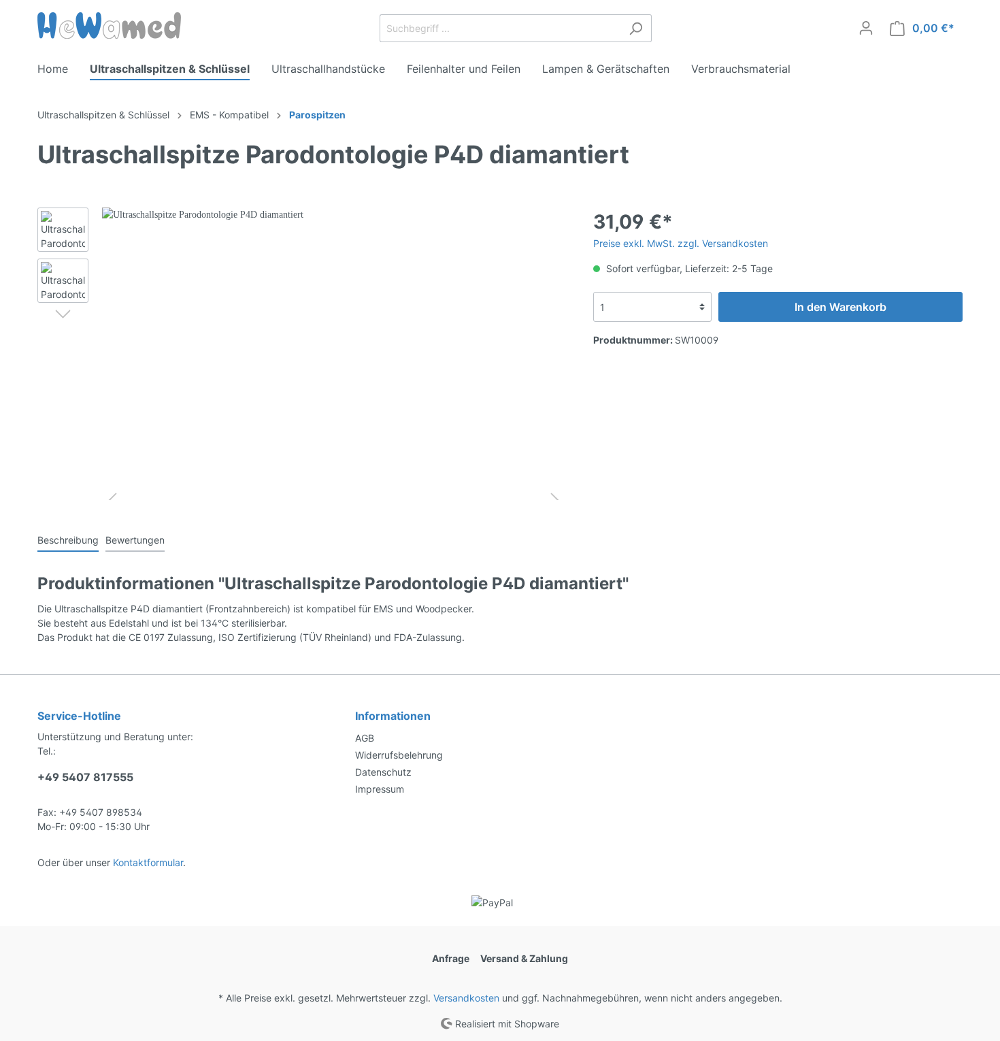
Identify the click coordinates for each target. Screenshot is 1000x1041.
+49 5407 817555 (85, 777)
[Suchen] (636, 28)
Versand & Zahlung (524, 958)
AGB (364, 738)
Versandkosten (466, 998)
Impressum (379, 789)
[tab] (68, 539)
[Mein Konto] (866, 28)
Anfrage (450, 958)
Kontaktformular (148, 862)
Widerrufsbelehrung (399, 755)
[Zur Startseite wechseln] (109, 25)
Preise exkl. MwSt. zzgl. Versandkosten (680, 243)
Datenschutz (383, 772)
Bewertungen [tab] (135, 540)
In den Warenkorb (840, 307)
